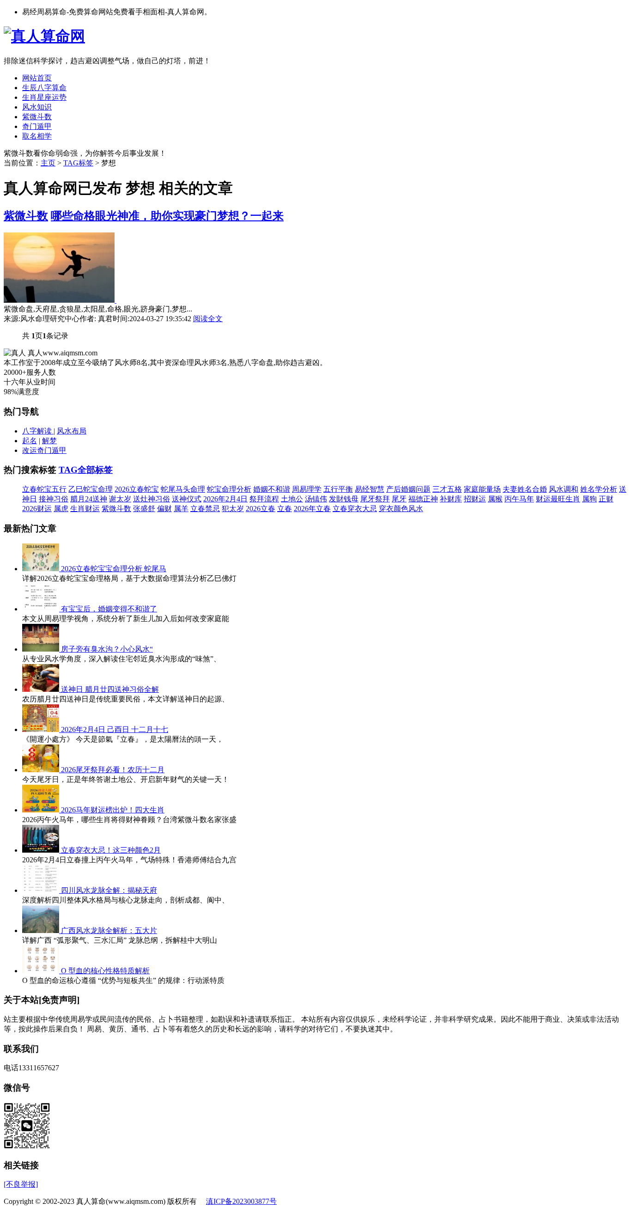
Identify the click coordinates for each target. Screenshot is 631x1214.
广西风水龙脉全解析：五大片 (109, 930)
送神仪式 (186, 499)
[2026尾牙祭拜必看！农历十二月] (41, 770)
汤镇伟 (316, 499)
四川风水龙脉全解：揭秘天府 (109, 890)
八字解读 (38, 431)
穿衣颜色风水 (401, 508)
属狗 (589, 499)
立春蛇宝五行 (44, 489)
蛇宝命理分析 (229, 489)
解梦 (49, 441)
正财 (606, 499)
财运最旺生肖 (558, 499)
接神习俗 (53, 499)
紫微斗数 (37, 117)
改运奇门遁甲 (44, 450)
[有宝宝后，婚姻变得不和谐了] (41, 609)
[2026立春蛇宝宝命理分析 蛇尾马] (41, 569)
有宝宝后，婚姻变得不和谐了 (109, 609)
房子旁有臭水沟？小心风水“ (107, 649)
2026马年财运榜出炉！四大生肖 (112, 810)
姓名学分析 (598, 489)
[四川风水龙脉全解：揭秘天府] (41, 890)
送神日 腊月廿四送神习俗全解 (110, 689)
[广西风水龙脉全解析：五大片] (41, 930)
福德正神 (423, 499)
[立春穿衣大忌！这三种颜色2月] (41, 850)
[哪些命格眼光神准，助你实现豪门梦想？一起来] (60, 300)
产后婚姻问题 (408, 489)
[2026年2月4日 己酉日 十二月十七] (41, 729)
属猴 (495, 499)
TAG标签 (78, 163)
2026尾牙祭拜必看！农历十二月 (112, 770)
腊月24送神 (88, 499)
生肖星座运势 (44, 97)
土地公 (292, 499)
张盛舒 (144, 508)
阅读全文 (208, 319)
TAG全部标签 (86, 470)
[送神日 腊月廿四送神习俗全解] (41, 689)
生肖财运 (85, 508)
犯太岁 (233, 508)
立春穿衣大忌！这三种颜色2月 (111, 850)
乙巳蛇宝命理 (90, 489)
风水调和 (563, 489)
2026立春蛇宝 (137, 489)
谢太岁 (120, 499)
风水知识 (37, 107)
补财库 (451, 499)
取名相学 (37, 136)
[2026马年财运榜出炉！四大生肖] (41, 810)
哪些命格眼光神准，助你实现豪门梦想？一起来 (167, 216)
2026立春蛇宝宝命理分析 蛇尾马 (113, 569)
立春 (284, 508)
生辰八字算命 (44, 88)
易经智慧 (369, 489)
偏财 (164, 508)
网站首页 (37, 78)
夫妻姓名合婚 (525, 489)
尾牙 (399, 499)
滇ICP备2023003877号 (241, 1201)
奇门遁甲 (37, 126)
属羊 (181, 508)
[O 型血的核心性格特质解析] (41, 971)
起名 (29, 441)
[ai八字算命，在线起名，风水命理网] (44, 36)
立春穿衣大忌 (355, 508)
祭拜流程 (264, 499)
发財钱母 (343, 499)
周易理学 (307, 489)
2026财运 (37, 508)
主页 (48, 163)
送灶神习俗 (151, 499)
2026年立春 (312, 508)
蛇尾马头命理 (183, 489)
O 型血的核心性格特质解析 (105, 971)
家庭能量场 (482, 489)
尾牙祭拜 (375, 499)
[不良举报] (21, 1184)
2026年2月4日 (225, 499)
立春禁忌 (205, 508)
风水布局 (71, 431)
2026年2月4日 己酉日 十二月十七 (114, 729)
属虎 (61, 508)
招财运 (475, 499)
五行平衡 (338, 489)
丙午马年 (519, 499)
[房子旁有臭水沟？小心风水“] (41, 649)
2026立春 (260, 508)
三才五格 (447, 489)
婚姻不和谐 (271, 489)
